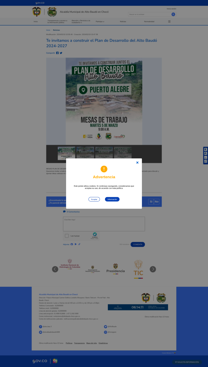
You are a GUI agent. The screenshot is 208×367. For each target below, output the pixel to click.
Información (112, 199)
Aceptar (94, 199)
